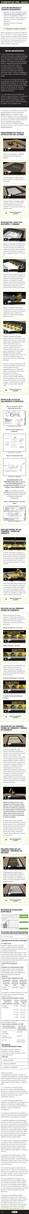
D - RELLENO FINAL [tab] (7, 936)
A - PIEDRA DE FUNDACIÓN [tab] (9, 1067)
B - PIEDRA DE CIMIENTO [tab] (9, 1063)
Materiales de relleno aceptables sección (15, 14)
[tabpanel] (14, 998)
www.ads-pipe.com (6, 114)
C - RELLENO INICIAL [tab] (8, 1060)
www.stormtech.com (6, 127)
